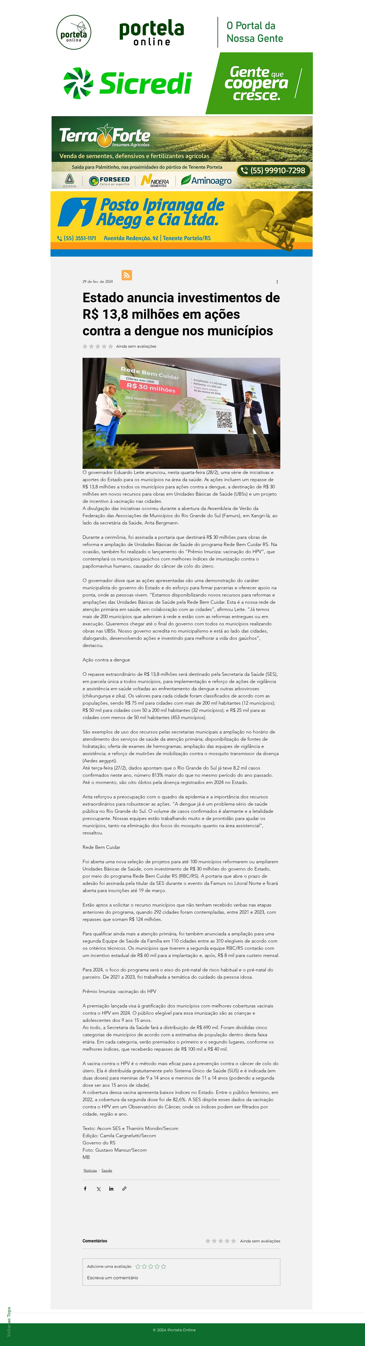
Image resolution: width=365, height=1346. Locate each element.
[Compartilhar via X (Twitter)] (98, 1188)
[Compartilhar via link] (124, 1188)
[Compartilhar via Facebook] (85, 1188)
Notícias (90, 1170)
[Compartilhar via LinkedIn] (111, 1188)
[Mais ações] (277, 281)
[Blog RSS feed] (127, 275)
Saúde (107, 1170)
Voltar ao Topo (8, 1322)
